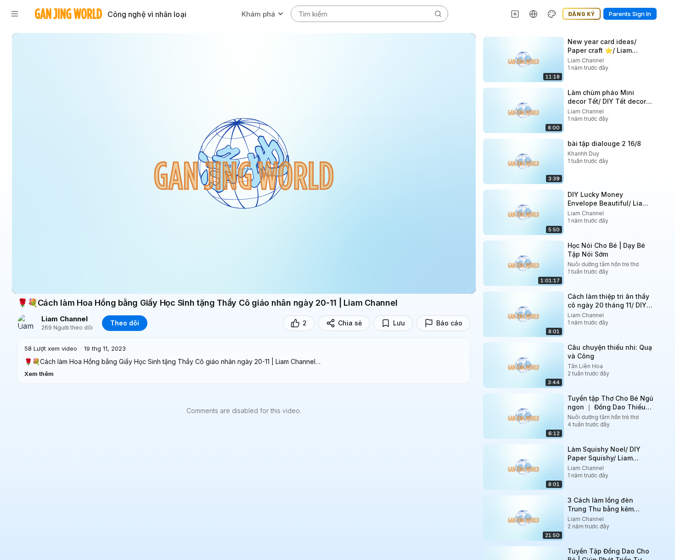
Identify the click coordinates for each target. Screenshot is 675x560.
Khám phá (258, 14)
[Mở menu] (14, 14)
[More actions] (661, 41)
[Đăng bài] (515, 14)
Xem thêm (39, 373)
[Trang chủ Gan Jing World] (68, 13)
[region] (244, 163)
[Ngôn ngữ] (533, 14)
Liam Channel (64, 319)
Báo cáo (449, 323)
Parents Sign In (630, 13)
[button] (243, 361)
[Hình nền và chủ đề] (552, 14)
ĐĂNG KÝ (581, 13)
